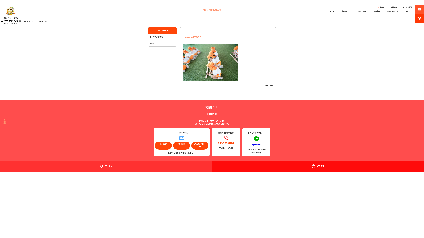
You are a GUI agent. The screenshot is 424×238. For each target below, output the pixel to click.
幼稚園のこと (346, 11)
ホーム (332, 11)
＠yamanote (256, 145)
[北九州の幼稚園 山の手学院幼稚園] (11, 16)
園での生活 (362, 11)
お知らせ (408, 11)
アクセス (109, 166)
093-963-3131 (226, 143)
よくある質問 (407, 6)
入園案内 (376, 11)
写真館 (382, 6)
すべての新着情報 (156, 37)
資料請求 (163, 144)
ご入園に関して (199, 145)
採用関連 (181, 144)
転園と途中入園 (392, 11)
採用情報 (394, 6)
